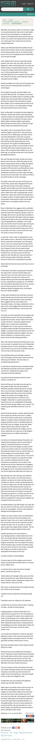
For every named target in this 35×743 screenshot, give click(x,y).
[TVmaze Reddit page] (19, 728)
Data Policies (6, 736)
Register (30, 4)
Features (4, 733)
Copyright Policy (6, 739)
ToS (23, 739)
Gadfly (9, 713)
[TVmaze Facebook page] (13, 728)
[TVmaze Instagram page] (16, 728)
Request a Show (25, 733)
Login (24, 4)
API (11, 733)
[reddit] (30, 716)
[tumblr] (33, 716)
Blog (16, 733)
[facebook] (27, 716)
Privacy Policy (16, 739)
